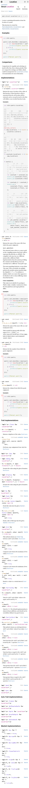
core (2, 4)
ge (3, 672)
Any (10, 730)
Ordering (7, 534)
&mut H (9, 503)
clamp (4, 573)
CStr (25, 323)
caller (6, 87)
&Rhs (9, 606)
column (4, 385)
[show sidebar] (1, 2)
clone (6, 429)
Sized (9, 518)
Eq (6, 491)
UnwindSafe (13, 720)
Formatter (5, 465)
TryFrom (14, 769)
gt (3, 661)
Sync (7, 690)
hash (5, 501)
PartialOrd (10, 617)
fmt (5, 464)
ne (3, 604)
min (3, 558)
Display (9, 475)
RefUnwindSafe (14, 706)
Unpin (11, 711)
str (8, 240)
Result (18, 465)
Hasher (13, 501)
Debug (8, 459)
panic (5, 4)
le (3, 647)
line (3, 344)
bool (5, 594)
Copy (10, 453)
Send (7, 685)
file (3, 238)
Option (17, 624)
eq (5, 593)
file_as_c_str (7, 323)
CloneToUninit (14, 751)
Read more (24, 434)
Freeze (11, 701)
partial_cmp (8, 622)
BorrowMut (12, 743)
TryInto (14, 777)
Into (13, 763)
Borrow (11, 736)
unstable (20, 437)
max (3, 543)
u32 (5, 346)
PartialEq (10, 588)
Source (10, 11)
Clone (12, 424)
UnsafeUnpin (13, 714)
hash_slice (8, 511)
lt (3, 636)
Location (13, 2)
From (10, 760)
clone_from (6, 439)
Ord (7, 527)
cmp (5, 532)
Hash (8, 496)
